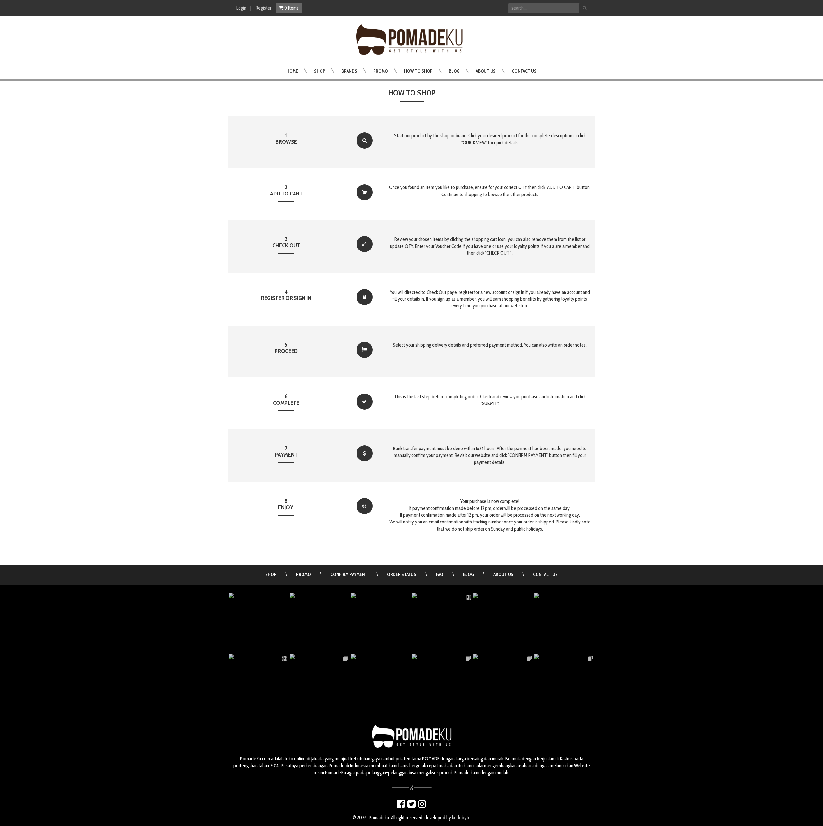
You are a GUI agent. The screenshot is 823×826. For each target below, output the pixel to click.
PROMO (303, 574)
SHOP (270, 574)
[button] (319, 71)
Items (291, 8)
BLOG (468, 574)
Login (241, 8)
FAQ (439, 574)
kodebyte (461, 818)
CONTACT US (545, 574)
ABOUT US (503, 574)
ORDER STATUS (401, 574)
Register (263, 8)
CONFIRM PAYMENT (348, 574)
